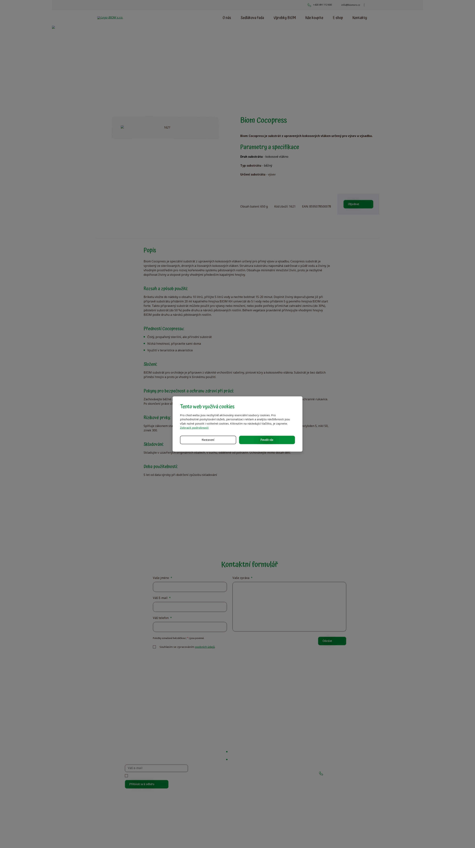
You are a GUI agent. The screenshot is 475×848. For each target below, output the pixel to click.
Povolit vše (267, 440)
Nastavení (208, 440)
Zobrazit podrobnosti (194, 428)
